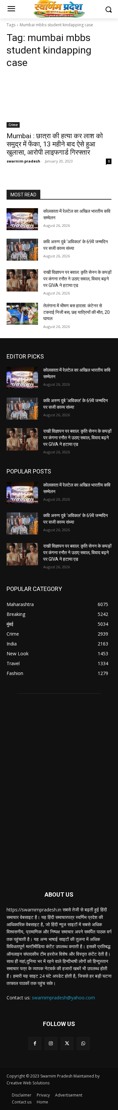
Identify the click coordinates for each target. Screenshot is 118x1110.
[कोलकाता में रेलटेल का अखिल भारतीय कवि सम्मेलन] (22, 219)
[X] (67, 1043)
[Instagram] (51, 1043)
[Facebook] (35, 1043)
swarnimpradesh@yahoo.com (63, 997)
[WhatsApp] (83, 1043)
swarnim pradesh (23, 161)
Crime (13, 124)
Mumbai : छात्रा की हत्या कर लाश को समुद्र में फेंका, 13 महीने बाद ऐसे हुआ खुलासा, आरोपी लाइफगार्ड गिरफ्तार (55, 144)
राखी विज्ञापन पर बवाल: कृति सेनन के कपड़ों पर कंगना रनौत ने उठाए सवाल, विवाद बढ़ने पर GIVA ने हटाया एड (77, 279)
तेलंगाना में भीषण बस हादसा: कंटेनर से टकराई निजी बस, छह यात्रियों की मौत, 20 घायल (76, 312)
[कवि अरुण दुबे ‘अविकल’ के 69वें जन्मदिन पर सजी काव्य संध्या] (22, 250)
